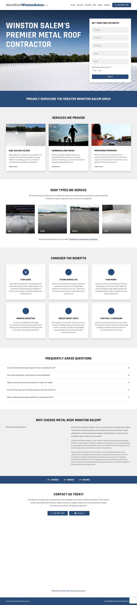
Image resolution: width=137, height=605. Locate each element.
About (100, 5)
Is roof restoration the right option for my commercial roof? (31, 368)
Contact (107, 5)
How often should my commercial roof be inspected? (28, 375)
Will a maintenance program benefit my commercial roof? (30, 397)
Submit (110, 77)
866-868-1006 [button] (123, 5)
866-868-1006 (59, 513)
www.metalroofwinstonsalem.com (17, 601)
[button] (13, 166)
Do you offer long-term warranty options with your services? (31, 390)
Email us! (80, 513)
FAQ (94, 5)
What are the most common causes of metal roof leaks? (30, 382)
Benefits (88, 5)
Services (80, 5)
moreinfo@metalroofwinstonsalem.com (117, 601)
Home (73, 5)
